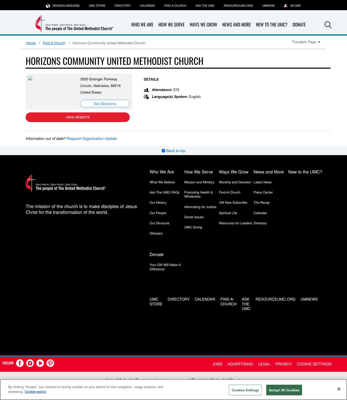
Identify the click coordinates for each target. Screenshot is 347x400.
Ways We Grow (203, 24)
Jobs (217, 364)
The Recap (262, 202)
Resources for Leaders (235, 222)
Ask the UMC (204, 6)
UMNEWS (268, 6)
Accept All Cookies (284, 390)
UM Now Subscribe (233, 202)
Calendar (147, 6)
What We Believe (162, 182)
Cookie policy (35, 391)
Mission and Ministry (199, 182)
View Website (78, 117)
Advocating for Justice (200, 206)
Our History (158, 202)
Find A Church (54, 42)
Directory (123, 6)
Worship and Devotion (235, 182)
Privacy (283, 364)
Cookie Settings (314, 364)
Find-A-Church (175, 6)
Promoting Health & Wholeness (198, 194)
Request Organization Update (92, 138)
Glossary (156, 233)
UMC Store (97, 6)
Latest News (263, 182)
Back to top (175, 150)
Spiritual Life (228, 212)
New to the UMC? (272, 24)
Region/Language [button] (66, 6)
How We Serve (171, 24)
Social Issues (194, 216)
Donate (299, 24)
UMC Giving (193, 227)
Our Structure (159, 222)
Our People (158, 212)
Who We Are (142, 24)
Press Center (263, 192)
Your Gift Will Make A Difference (165, 266)
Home (31, 42)
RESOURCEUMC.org (238, 6)
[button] (328, 25)
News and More (236, 24)
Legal (264, 364)
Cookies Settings (245, 390)
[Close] (338, 388)
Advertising (240, 364)
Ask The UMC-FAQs (164, 192)
